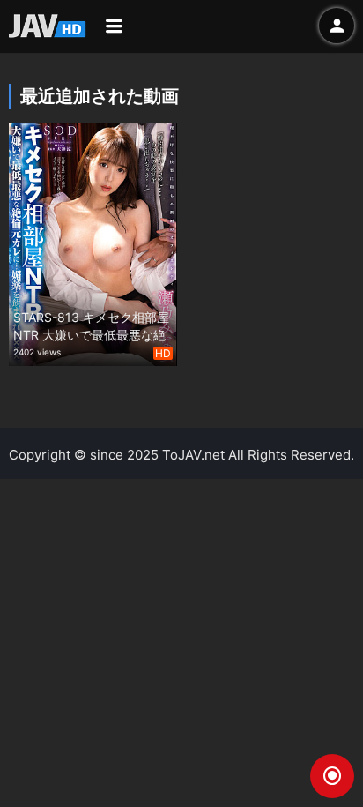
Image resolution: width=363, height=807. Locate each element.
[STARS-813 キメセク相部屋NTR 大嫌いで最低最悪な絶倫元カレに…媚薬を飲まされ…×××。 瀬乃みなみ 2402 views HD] (93, 242)
